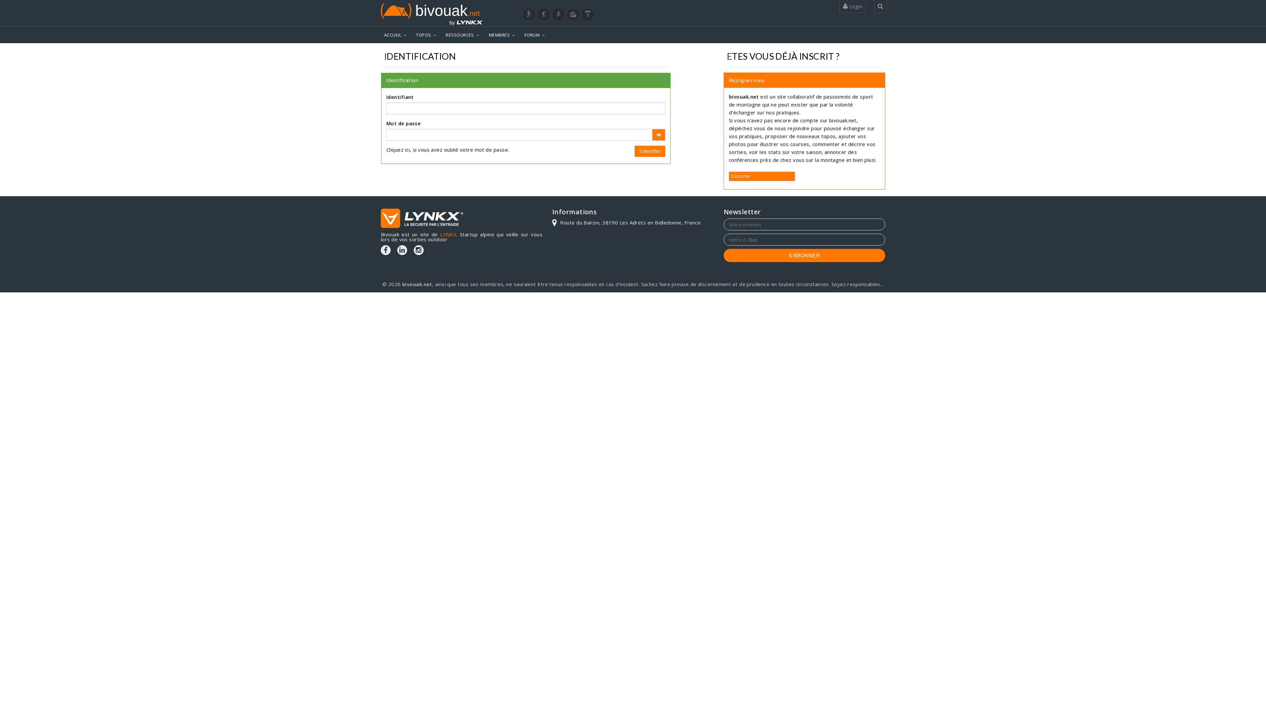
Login (855, 6)
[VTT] (573, 14)
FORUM (532, 35)
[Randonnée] (529, 14)
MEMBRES (499, 35)
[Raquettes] (543, 14)
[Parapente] (587, 14)
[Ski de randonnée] (558, 14)
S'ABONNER (804, 255)
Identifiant (400, 97)
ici (407, 149)
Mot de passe (403, 123)
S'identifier (650, 151)
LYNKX (448, 234)
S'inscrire (740, 176)
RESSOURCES (460, 35)
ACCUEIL (392, 35)
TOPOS (423, 35)
